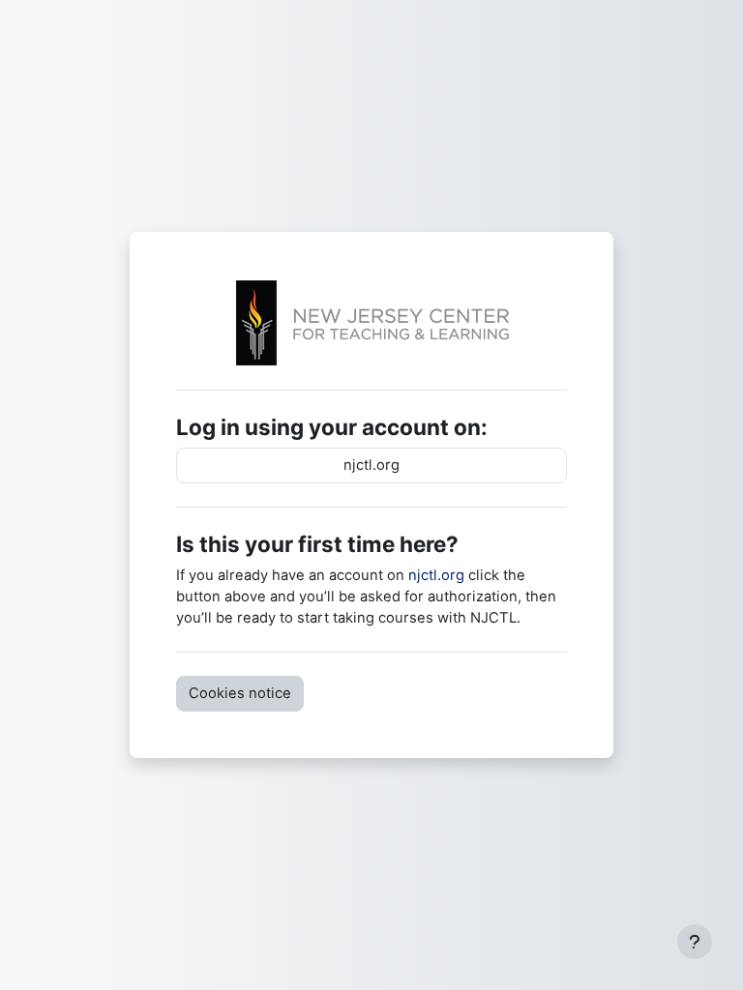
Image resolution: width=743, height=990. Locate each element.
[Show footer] (694, 941)
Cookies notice (240, 693)
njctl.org (371, 465)
